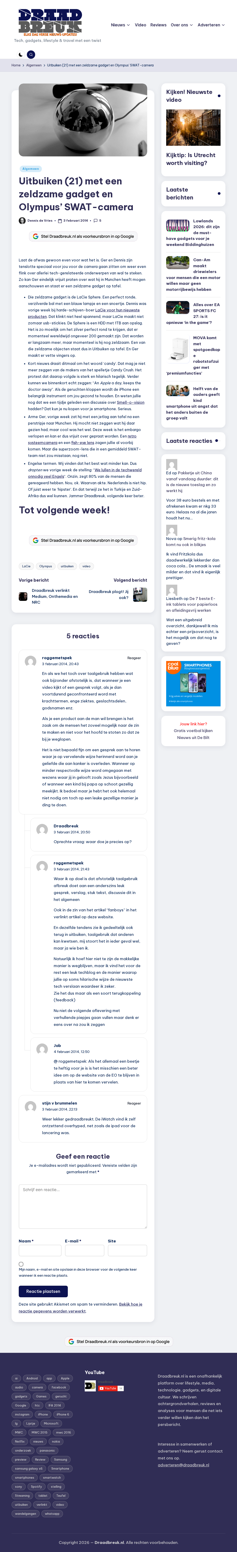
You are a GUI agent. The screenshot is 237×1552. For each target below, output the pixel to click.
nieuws (38, 1441)
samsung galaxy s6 (29, 1468)
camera (37, 1387)
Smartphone (60, 1468)
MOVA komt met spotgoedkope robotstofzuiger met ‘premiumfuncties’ (193, 355)
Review (40, 1459)
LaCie (26, 566)
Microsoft (51, 1423)
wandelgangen (25, 1513)
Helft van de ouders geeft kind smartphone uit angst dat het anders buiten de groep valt (193, 403)
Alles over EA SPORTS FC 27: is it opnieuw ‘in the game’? (193, 313)
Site (112, 1241)
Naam (26, 1241)
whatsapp (52, 1513)
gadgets (21, 1396)
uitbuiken (67, 566)
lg (16, 1423)
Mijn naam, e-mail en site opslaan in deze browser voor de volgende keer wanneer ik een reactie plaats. (78, 1272)
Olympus (45, 566)
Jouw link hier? (193, 723)
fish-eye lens (82, 442)
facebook (59, 1387)
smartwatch (52, 1477)
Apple (65, 1378)
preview (20, 1459)
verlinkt (42, 1504)
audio (19, 1387)
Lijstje (30, 1423)
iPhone (43, 1414)
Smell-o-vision (130, 402)
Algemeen (30, 169)
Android (32, 1378)
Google (20, 1405)
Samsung (60, 1459)
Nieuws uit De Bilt (193, 737)
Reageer (134, 658)
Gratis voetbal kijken (193, 730)
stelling (56, 1486)
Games (41, 1396)
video (86, 566)
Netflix (20, 1441)
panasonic (47, 1450)
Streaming (22, 1495)
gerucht (61, 1396)
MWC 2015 (39, 1432)
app (49, 1378)
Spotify (36, 1486)
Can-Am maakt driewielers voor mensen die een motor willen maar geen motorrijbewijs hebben (193, 274)
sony (18, 1486)
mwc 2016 (63, 1432)
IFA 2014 (55, 1405)
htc (37, 1405)
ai (16, 1378)
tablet (42, 1495)
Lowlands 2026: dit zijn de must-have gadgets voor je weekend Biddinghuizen (193, 232)
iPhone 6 (63, 1414)
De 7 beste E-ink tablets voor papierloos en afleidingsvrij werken (192, 604)
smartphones (24, 1477)
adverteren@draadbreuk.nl (183, 1465)
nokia (56, 1441)
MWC (19, 1432)
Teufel (60, 1495)
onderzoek (23, 1450)
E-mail (73, 1241)
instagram (22, 1414)
